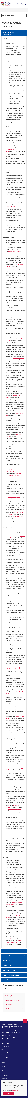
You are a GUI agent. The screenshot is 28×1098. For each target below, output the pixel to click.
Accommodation (20, 10)
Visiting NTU (4, 1070)
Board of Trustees (6, 1046)
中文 (2, 1049)
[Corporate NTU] (2, 10)
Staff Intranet (4, 1057)
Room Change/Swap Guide (14, 809)
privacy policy (15, 1090)
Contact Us (4, 1078)
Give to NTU (4, 1062)
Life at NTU (8, 10)
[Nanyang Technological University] (9, 4)
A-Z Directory (5, 1075)
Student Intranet (5, 1060)
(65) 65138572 (7, 1038)
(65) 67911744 (7, 1027)
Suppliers (3, 1054)
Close (8, 1093)
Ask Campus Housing (18, 358)
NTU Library (4, 1052)
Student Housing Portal (14, 251)
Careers (3, 1073)
